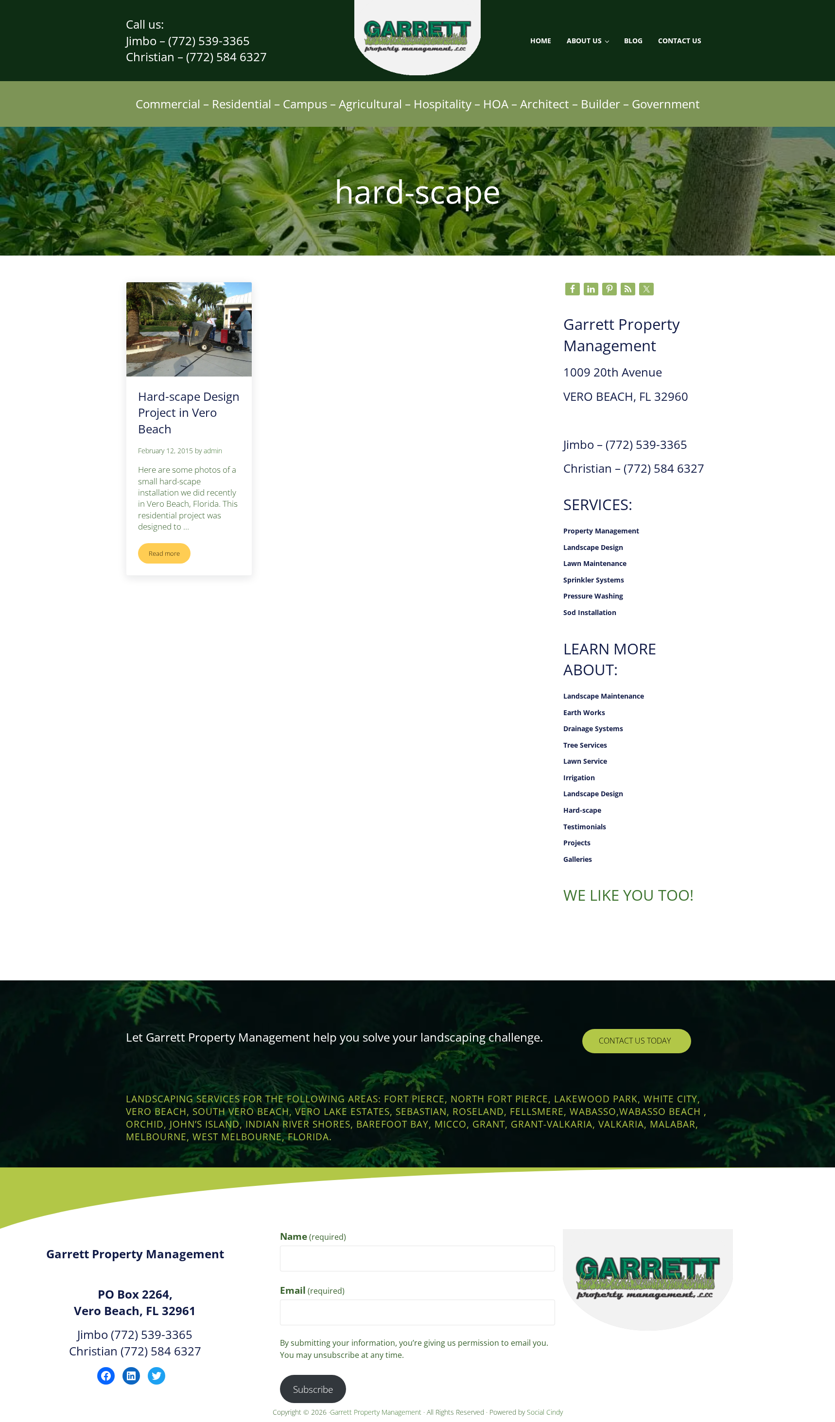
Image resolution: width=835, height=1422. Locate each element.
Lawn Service (585, 761)
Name (313, 1236)
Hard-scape (582, 810)
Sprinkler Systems (593, 579)
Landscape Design (593, 547)
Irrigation (579, 777)
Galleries (577, 859)
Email (312, 1290)
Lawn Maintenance (594, 563)
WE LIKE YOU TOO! (628, 895)
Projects (577, 842)
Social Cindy (545, 1412)
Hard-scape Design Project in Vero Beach (189, 412)
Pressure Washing (593, 595)
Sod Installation (589, 612)
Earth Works (584, 712)
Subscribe (313, 1389)
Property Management (601, 530)
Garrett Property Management (376, 1412)
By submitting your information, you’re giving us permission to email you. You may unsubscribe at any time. (414, 1348)
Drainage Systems (593, 728)
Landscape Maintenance (603, 696)
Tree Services (585, 745)
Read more (170, 555)
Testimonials (584, 826)
